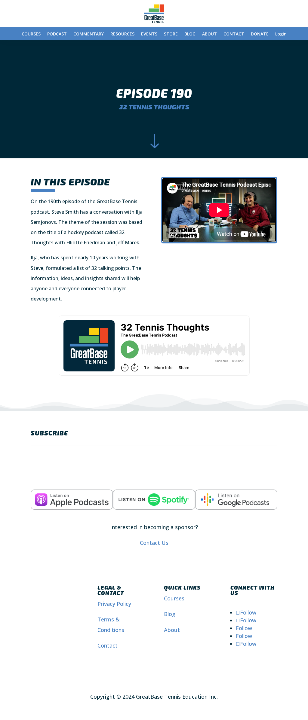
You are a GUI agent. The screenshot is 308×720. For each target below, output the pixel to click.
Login (281, 34)
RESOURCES (122, 34)
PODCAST (57, 34)
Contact (107, 645)
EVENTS (149, 34)
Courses (174, 598)
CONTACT (233, 34)
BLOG (190, 34)
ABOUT (209, 34)
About (172, 629)
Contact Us (154, 542)
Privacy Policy (114, 603)
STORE (171, 34)
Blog (169, 614)
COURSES (31, 34)
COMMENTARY (88, 34)
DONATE (260, 34)
